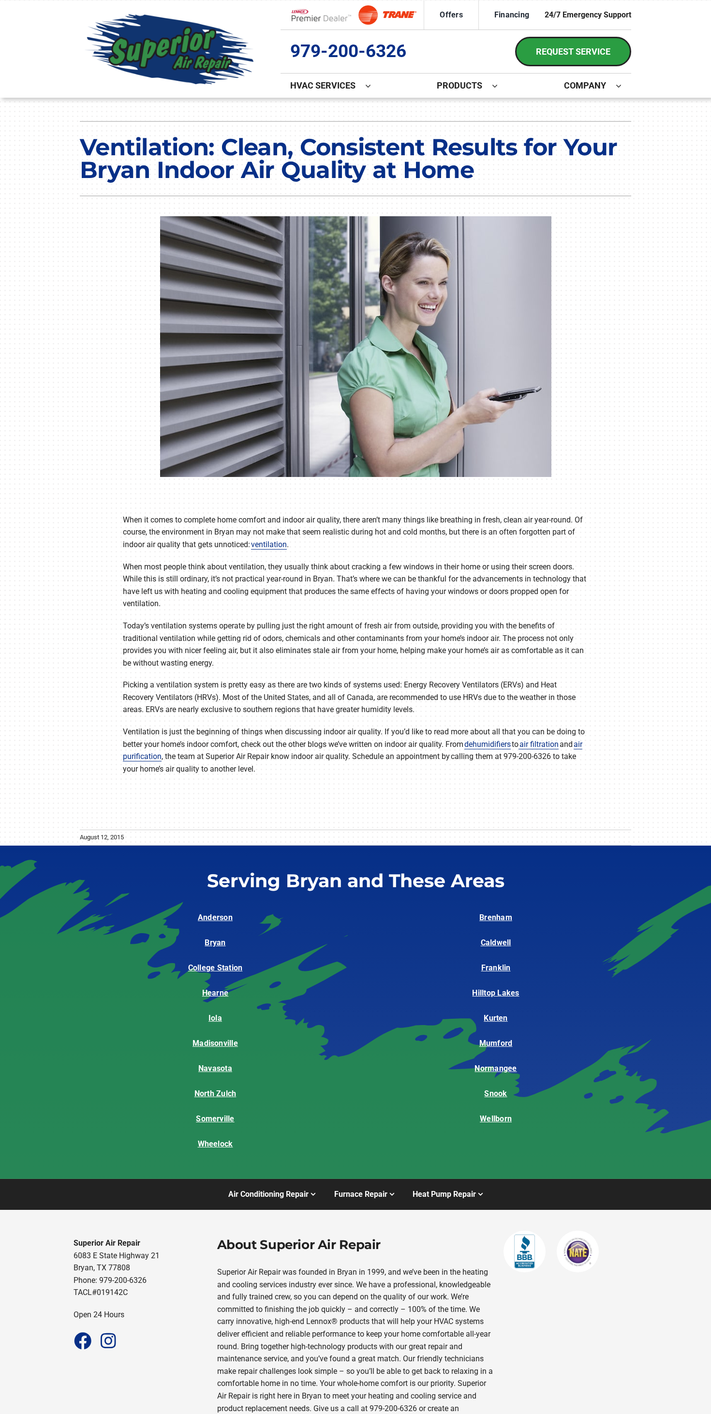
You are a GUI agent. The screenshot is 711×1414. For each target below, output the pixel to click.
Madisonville (215, 1043)
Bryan (215, 942)
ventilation (269, 544)
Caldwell (496, 942)
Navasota (215, 1068)
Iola (215, 1018)
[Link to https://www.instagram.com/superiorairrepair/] (108, 1340)
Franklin (496, 967)
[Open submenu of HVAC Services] (373, 86)
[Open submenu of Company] (623, 86)
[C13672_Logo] (169, 17)
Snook (495, 1093)
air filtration (538, 744)
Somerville (215, 1118)
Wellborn (496, 1118)
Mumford (496, 1043)
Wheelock (215, 1143)
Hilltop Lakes (495, 992)
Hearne (215, 992)
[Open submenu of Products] (499, 86)
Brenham (495, 917)
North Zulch (215, 1093)
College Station (215, 967)
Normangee (495, 1068)
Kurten (495, 1018)
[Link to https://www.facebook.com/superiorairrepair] (82, 1340)
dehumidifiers (487, 744)
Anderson (215, 917)
